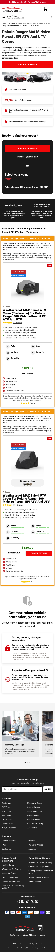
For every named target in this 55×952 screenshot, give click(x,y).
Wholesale (45, 948)
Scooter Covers (33, 807)
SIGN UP (48, 789)
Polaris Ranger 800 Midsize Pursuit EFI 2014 (26, 187)
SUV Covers (7, 807)
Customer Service (9, 841)
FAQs (4, 845)
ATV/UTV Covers (9, 828)
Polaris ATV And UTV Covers (33, 24)
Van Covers (6, 815)
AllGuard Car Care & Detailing (40, 862)
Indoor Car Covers (9, 873)
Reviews (32, 841)
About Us (32, 849)
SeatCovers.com (35, 881)
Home (4, 24)
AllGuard (32, 935)
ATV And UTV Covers (15, 24)
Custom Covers (33, 820)
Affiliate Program (36, 948)
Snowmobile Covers (35, 811)
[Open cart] (45, 9)
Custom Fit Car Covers (11, 881)
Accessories (32, 828)
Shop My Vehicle (27, 64)
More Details (27, 373)
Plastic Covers (33, 815)
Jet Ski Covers (8, 824)
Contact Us (6, 849)
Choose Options (39, 553)
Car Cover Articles (36, 845)
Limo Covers (7, 820)
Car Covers (6, 803)
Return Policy (16, 948)
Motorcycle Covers (34, 803)
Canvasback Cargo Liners (39, 867)
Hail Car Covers (8, 865)
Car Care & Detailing (35, 824)
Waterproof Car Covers (11, 869)
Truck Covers (7, 811)
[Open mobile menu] (51, 9)
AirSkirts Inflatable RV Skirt (39, 877)
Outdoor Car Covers (10, 877)
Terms (10, 948)
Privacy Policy (25, 948)
